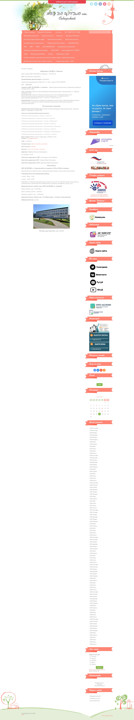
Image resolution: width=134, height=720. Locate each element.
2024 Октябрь (94, 594)
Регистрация (105, 715)
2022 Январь (93, 519)
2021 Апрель (93, 498)
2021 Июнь (93, 503)
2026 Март (93, 633)
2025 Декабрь (94, 626)
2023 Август (93, 562)
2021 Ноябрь (93, 514)
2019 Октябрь (94, 457)
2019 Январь (93, 437)
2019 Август (93, 453)
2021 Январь (93, 492)
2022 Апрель (93, 526)
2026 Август (93, 644)
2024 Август (93, 589)
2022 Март (93, 523)
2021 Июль (93, 505)
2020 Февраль (94, 467)
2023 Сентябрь (94, 564)
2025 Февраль (94, 603)
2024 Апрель (93, 580)
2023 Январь (93, 546)
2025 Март (93, 605)
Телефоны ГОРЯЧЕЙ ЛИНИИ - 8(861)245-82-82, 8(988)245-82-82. (99, 195)
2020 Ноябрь (93, 487)
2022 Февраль (94, 521)
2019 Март (93, 442)
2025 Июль (93, 614)
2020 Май (92, 473)
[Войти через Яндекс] (101, 370)
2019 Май (92, 446)
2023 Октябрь (94, 567)
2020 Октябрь (94, 485)
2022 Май (92, 528)
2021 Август (93, 507)
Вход (111, 715)
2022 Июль (93, 532)
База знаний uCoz (95, 700)
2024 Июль (93, 587)
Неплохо (94, 660)
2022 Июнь (93, 530)
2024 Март (93, 578)
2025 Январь (93, 601)
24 (91, 414)
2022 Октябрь (94, 539)
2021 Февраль (94, 494)
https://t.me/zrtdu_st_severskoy (39, 144)
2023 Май (92, 555)
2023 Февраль (94, 548)
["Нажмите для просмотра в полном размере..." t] (51, 228)
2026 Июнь (93, 639)
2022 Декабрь (94, 544)
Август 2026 (99, 396)
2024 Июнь (93, 585)
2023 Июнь (93, 558)
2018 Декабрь (94, 435)
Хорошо (94, 658)
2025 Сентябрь (94, 619)
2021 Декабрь (94, 517)
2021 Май (92, 501)
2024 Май (92, 583)
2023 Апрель (93, 553)
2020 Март (93, 469)
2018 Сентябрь (94, 428)
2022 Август (93, 535)
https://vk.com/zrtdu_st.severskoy (36, 149)
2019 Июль (93, 451)
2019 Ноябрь (93, 460)
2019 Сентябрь (94, 455)
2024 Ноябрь (93, 596)
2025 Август (93, 617)
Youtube (33, 146)
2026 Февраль (94, 630)
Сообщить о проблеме (102, 123)
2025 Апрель (93, 608)
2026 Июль (93, 642)
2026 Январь (93, 628)
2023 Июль (93, 560)
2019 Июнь (93, 448)
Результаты (92, 669)
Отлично (94, 656)
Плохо (93, 662)
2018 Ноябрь (93, 432)
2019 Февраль (94, 439)
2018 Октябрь (94, 430)
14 (102, 408)
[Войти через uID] (94, 370)
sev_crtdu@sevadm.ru (32, 138)
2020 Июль (93, 478)
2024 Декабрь (94, 598)
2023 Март (93, 551)
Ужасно (94, 664)
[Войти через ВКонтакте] (98, 370)
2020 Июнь (93, 476)
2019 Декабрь (94, 462)
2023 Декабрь (94, 571)
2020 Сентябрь (94, 482)
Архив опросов (101, 669)
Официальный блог (95, 696)
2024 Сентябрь (94, 592)
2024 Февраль (94, 576)
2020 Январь (93, 464)
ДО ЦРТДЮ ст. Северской (67, 15)
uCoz (22, 714)
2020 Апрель (93, 471)
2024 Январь (93, 573)
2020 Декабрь (94, 489)
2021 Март (93, 496)
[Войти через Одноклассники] (104, 370)
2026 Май (92, 637)
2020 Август (93, 480)
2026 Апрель (93, 635)
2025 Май (92, 610)
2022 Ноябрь (93, 542)
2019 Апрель (93, 444)
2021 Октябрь (94, 512)
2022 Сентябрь (94, 537)
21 (102, 411)
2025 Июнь (93, 612)
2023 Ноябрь (93, 569)
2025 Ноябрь (93, 623)
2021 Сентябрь (94, 510)
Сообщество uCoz (95, 698)
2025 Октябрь (94, 621)
